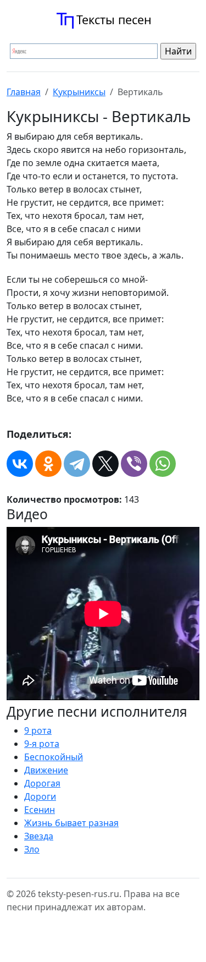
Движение (46, 770)
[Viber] (134, 463)
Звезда (38, 836)
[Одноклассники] (48, 463)
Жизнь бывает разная (71, 823)
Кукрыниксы (79, 92)
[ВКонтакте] (20, 463)
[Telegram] (77, 463)
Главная (24, 92)
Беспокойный (53, 757)
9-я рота (41, 744)
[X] (105, 463)
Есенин (39, 810)
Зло (32, 849)
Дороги (40, 796)
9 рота (38, 730)
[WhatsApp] (162, 463)
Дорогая (42, 783)
